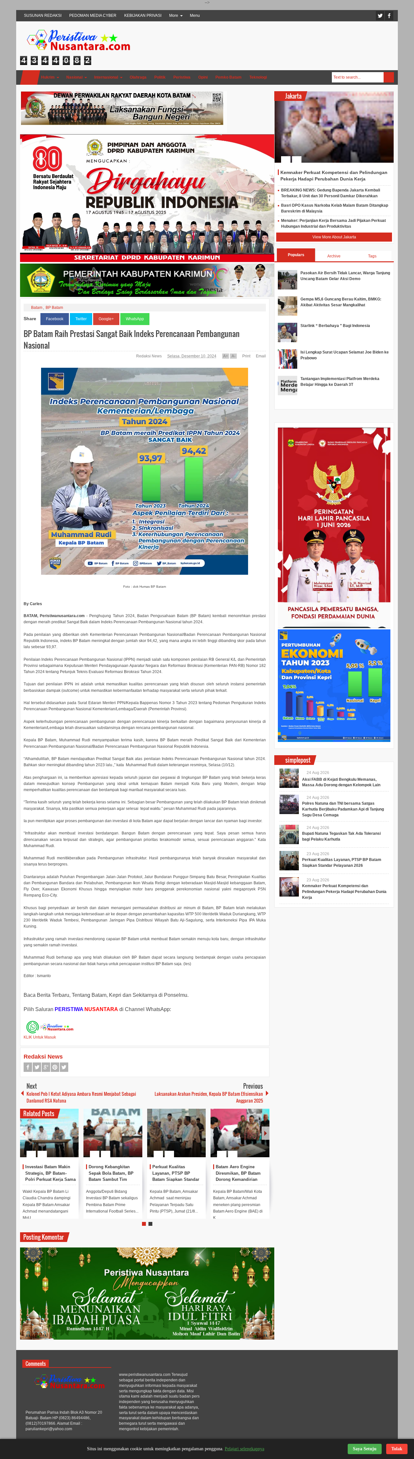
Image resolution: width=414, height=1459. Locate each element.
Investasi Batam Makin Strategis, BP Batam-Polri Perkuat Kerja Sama (50, 1173)
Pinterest (55, 1067)
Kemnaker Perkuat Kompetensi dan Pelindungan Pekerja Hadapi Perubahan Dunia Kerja (344, 892)
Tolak (396, 1448)
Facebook (389, 15)
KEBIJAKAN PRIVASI (142, 15)
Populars (296, 255)
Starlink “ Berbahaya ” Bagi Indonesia (335, 325)
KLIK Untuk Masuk (40, 1037)
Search (389, 77)
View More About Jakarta (334, 237)
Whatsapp (64, 1067)
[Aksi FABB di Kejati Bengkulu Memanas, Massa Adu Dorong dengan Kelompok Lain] (289, 778)
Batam (36, 307)
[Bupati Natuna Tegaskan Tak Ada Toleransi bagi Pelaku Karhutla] (289, 834)
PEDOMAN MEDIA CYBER (92, 15)
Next (265, 1133)
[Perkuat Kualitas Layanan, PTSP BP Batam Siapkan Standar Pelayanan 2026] (176, 1133)
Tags (372, 256)
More (173, 15)
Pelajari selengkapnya (244, 1448)
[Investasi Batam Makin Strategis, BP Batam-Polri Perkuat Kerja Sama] (49, 1133)
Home (30, 77)
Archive (334, 256)
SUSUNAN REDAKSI (42, 15)
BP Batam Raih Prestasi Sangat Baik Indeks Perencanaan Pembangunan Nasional (132, 339)
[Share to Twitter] (63, 1138)
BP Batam (54, 307)
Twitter (380, 15)
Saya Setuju (364, 1448)
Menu (195, 15)
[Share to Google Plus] (71, 1138)
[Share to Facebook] (54, 1138)
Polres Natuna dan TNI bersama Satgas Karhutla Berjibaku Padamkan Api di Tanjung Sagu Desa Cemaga (343, 809)
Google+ (106, 319)
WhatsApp (135, 319)
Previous (24, 1133)
